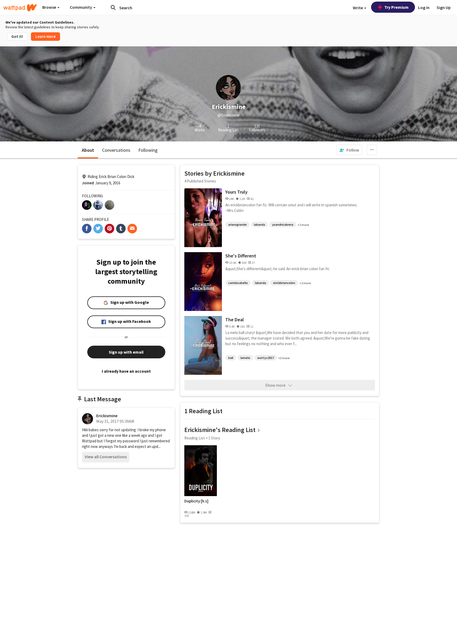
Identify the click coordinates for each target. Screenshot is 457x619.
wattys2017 (265, 358)
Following (148, 150)
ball (230, 358)
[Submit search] (113, 7)
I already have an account (126, 371)
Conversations (116, 150)
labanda (259, 224)
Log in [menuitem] (423, 7)
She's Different (240, 256)
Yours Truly (236, 192)
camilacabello (238, 283)
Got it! (17, 36)
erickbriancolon (284, 283)
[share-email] (132, 228)
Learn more (45, 36)
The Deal (234, 320)
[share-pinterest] (109, 228)
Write (358, 7)
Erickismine (106, 415)
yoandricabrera (282, 224)
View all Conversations (106, 456)
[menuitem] (349, 150)
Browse (49, 7)
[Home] (20, 8)
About (88, 150)
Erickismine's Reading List (219, 430)
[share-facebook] (87, 228)
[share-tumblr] (121, 228)
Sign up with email (126, 352)
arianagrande (237, 224)
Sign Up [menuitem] (444, 7)
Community (81, 7)
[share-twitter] (98, 228)
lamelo (245, 358)
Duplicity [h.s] (196, 501)
